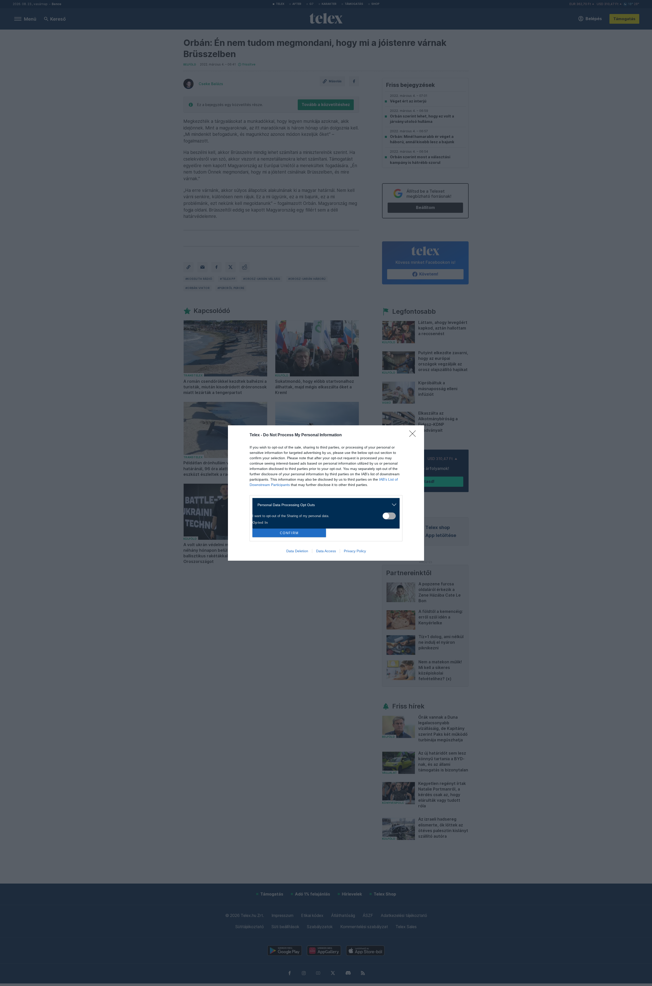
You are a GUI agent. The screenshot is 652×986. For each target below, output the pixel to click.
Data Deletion (297, 551)
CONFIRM (289, 533)
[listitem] (324, 504)
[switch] (389, 515)
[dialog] (326, 493)
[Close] (414, 435)
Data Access (326, 551)
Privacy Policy (355, 551)
